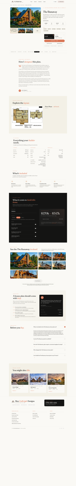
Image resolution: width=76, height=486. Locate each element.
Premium (22, 217)
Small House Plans (14, 420)
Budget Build (13, 217)
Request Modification (59, 43)
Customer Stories (52, 415)
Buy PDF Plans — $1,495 (54, 40)
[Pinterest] (61, 428)
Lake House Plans (14, 416)
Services (35, 1)
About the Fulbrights (53, 413)
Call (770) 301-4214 (49, 43)
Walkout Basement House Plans (16, 423)
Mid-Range (18, 217)
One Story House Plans (15, 421)
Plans (31, 1)
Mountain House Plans (15, 415)
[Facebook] (60, 428)
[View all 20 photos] (37, 30)
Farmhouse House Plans (15, 418)
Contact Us (34, 418)
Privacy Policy (52, 418)
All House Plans (14, 413)
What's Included (35, 413)
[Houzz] (63, 428)
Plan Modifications (35, 415)
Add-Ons (12, 221)
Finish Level (13, 215)
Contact (44, 1)
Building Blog (51, 416)
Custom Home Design (36, 416)
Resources (39, 1)
